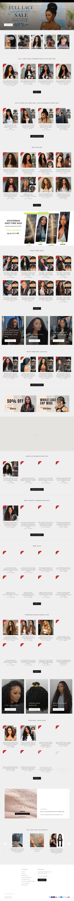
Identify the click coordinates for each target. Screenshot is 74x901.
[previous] (4, 844)
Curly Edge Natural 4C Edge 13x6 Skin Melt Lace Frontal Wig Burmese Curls (63, 743)
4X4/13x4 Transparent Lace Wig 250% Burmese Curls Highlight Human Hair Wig (46, 195)
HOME (4, 7)
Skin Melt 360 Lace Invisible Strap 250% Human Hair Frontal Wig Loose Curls (28, 768)
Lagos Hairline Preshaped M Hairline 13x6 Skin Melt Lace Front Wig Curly (10, 768)
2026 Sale (10, 7)
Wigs (58, 7)
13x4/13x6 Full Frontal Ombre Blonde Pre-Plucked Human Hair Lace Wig (45, 637)
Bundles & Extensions (33, 9)
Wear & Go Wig (45, 7)
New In (53, 7)
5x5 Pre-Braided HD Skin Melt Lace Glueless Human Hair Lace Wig (63, 569)
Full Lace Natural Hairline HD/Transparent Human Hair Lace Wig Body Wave (45, 81)
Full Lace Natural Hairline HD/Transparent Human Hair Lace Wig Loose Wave (63, 81)
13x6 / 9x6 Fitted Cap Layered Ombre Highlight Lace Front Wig (28, 637)
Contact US (44, 9)
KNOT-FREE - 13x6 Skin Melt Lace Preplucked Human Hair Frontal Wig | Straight (10, 298)
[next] (69, 844)
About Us (23, 871)
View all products (37, 136)
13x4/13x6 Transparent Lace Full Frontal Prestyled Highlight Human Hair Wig (46, 569)
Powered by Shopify (8, 897)
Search (63, 5)
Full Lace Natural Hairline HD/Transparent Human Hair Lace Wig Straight (28, 81)
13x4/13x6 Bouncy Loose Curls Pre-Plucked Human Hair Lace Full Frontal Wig (63, 637)
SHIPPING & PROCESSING (27, 877)
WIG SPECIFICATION (25, 879)
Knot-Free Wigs (34, 7)
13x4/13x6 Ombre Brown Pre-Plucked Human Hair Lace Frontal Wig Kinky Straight (63, 170)
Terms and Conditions (25, 883)
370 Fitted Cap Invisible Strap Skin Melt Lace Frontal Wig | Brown (28, 126)
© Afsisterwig (8, 896)
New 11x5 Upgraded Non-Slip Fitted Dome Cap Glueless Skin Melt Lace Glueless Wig (28, 743)
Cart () (69, 5)
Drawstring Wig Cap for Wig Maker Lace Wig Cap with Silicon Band (17, 850)
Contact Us (24, 873)
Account (58, 5)
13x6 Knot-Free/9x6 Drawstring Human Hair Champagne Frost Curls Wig (10, 637)
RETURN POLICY (25, 875)
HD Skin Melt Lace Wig (22, 7)
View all (37, 603)
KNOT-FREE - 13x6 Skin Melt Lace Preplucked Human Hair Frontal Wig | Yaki (28, 298)
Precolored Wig (66, 7)
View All (37, 205)
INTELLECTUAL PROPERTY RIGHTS (28, 881)
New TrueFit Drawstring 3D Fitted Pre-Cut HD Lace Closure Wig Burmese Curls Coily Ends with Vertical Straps (28, 524)
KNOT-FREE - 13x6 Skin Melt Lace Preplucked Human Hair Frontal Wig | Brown (46, 298)
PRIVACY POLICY (25, 885)
